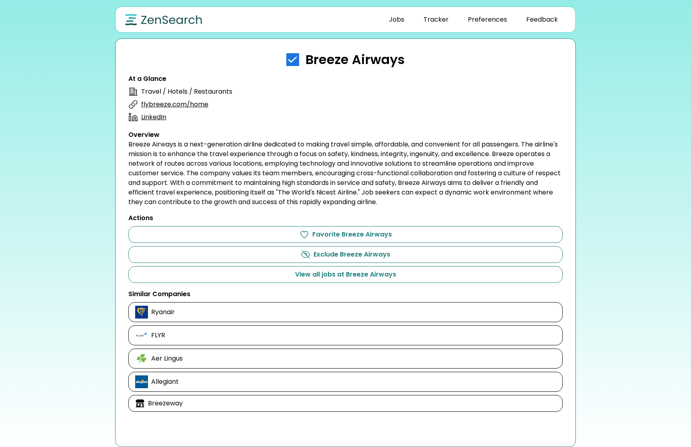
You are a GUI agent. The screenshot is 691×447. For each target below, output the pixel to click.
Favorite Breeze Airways (352, 234)
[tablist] (473, 20)
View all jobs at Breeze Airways (345, 274)
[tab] (396, 20)
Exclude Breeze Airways (352, 254)
